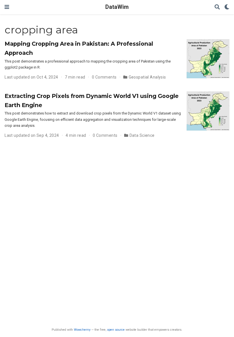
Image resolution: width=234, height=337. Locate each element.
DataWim (117, 7)
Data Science (142, 135)
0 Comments (104, 77)
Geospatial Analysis (147, 77)
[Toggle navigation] (7, 7)
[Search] (217, 7)
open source (116, 330)
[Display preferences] (226, 7)
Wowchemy (82, 330)
